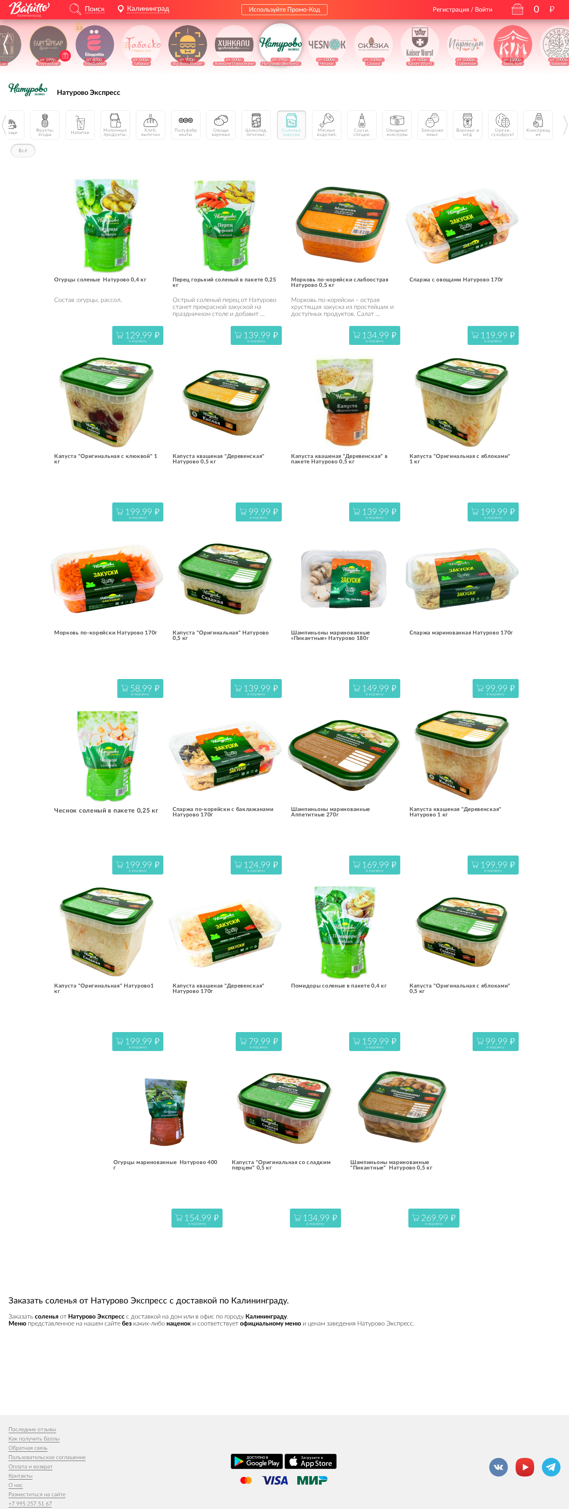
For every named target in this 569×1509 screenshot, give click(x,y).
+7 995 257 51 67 (30, 1504)
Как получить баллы (34, 1439)
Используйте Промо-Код (284, 10)
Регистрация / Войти (462, 10)
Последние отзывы (32, 1429)
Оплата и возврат (31, 1467)
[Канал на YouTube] (525, 1467)
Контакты (21, 1476)
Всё (23, 150)
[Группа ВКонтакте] (498, 1467)
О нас (16, 1485)
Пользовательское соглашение (47, 1457)
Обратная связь (28, 1448)
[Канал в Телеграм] (551, 1467)
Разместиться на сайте (37, 1494)
